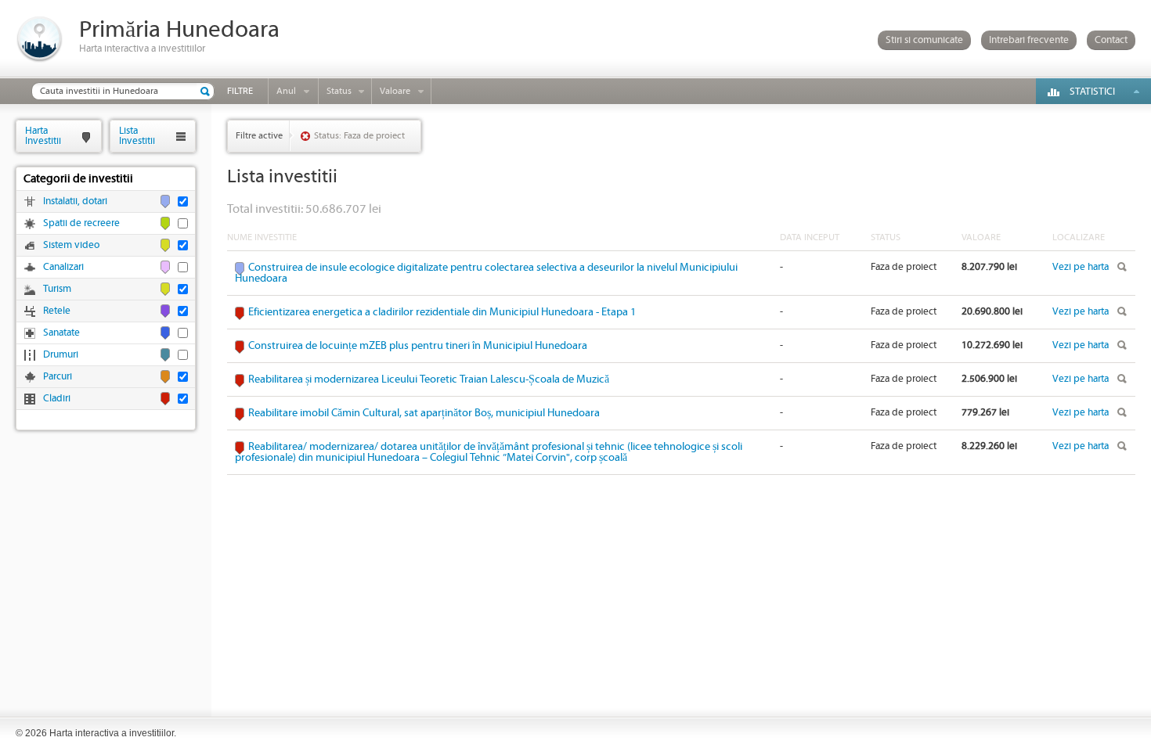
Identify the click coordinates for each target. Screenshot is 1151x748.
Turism (57, 289)
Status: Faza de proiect (359, 136)
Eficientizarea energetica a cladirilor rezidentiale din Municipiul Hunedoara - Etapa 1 (442, 312)
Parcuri (57, 377)
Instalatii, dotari (75, 201)
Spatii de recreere (81, 223)
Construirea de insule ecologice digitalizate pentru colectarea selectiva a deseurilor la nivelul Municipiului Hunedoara (486, 273)
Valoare (395, 91)
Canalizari (63, 267)
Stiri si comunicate (924, 40)
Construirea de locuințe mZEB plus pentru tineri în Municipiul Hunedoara (417, 345)
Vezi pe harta (1080, 267)
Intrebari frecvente (1029, 40)
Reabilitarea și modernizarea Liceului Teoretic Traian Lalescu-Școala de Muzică (428, 379)
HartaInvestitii (43, 135)
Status (339, 91)
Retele (56, 311)
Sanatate (61, 333)
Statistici (1092, 92)
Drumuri (60, 355)
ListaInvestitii (137, 135)
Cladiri (56, 399)
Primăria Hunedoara (179, 30)
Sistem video (71, 245)
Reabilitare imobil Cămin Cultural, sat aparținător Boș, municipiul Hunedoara (424, 413)
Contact (1111, 40)
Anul (286, 91)
